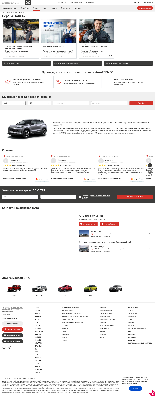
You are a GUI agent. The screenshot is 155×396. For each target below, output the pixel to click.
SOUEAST (38, 361)
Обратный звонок (110, 224)
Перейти (141, 103)
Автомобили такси (68, 319)
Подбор (64, 340)
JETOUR (38, 328)
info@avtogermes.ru (9, 318)
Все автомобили (67, 310)
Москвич (38, 358)
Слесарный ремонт (107, 313)
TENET (37, 322)
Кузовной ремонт (106, 316)
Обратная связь (90, 2)
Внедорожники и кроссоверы (72, 313)
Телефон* (42, 194)
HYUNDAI (38, 346)
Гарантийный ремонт (107, 319)
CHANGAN (39, 331)
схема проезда (96, 236)
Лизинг (130, 319)
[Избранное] (135, 3)
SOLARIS (38, 343)
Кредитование (132, 316)
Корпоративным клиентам (137, 328)
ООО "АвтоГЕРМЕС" (16, 378)
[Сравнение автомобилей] (139, 3)
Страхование (132, 313)
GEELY (37, 313)
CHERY (37, 325)
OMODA (38, 334)
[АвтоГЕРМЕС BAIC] (28, 2)
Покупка (65, 325)
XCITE (37, 364)
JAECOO (38, 337)
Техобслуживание (106, 310)
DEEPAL (38, 367)
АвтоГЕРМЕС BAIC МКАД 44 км (14, 156)
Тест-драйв (131, 325)
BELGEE (38, 319)
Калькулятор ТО (105, 322)
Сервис (102, 337)
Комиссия (65, 334)
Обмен (64, 337)
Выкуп (64, 331)
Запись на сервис (145, 8)
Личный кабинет (14, 329)
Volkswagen (39, 369)
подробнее (106, 236)
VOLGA (37, 310)
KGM (36, 352)
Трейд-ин (131, 322)
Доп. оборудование (107, 325)
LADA (37, 307)
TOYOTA (38, 372)
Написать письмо (89, 224)
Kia (36, 349)
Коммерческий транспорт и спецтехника (76, 316)
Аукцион (65, 328)
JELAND (38, 340)
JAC (36, 355)
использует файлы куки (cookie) (76, 390)
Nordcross (38, 316)
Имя (3, 194)
